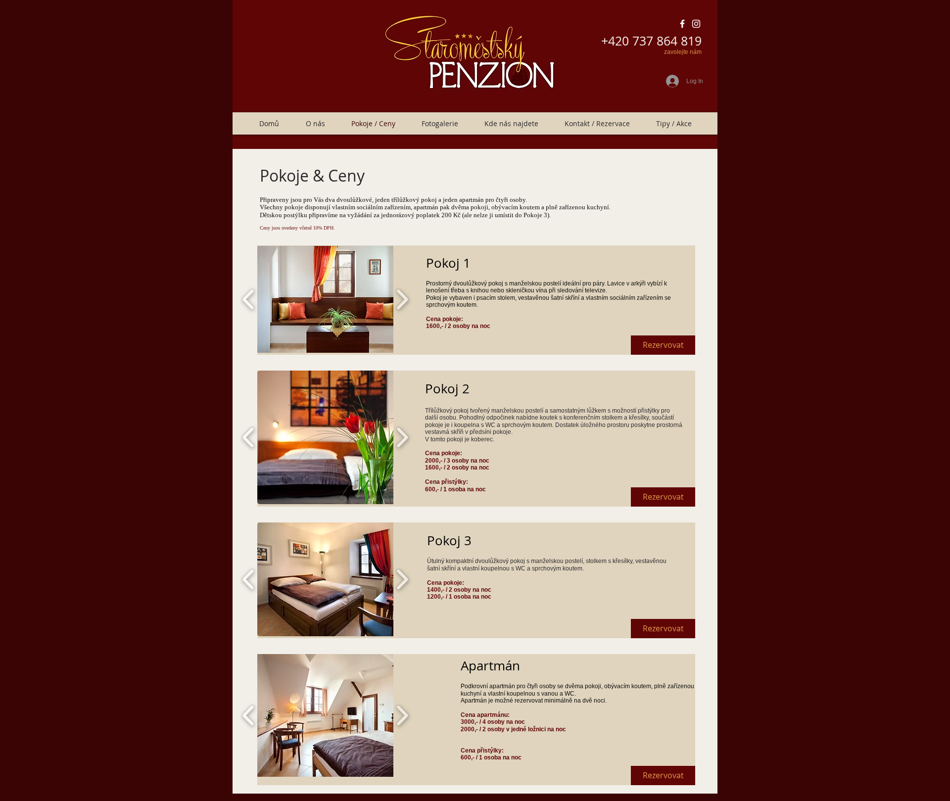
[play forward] (402, 299)
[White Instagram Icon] (696, 23)
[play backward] (249, 299)
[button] (337, 299)
